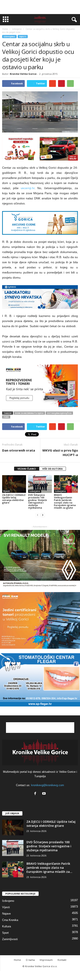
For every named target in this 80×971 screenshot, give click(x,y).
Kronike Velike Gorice (23, 73)
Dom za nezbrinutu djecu (29, 413)
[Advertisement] (40, 7)
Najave (6, 913)
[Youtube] (44, 794)
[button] (73, 19)
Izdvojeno (9, 36)
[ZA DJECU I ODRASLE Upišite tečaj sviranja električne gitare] (14, 484)
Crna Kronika (10, 920)
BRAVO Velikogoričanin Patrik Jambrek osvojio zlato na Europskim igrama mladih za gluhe (65, 501)
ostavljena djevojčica (59, 413)
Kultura (6, 926)
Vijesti (22, 36)
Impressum (46, 959)
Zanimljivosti (10, 939)
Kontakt (62, 959)
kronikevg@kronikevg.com (47, 785)
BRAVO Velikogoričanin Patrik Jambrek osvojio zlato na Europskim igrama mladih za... (49, 868)
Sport (5, 932)
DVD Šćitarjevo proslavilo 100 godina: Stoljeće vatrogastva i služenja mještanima (37, 501)
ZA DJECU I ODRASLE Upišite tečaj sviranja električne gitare (14, 498)
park (6, 417)
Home (5, 28)
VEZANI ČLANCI (26, 468)
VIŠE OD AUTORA (52, 468)
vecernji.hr (28, 188)
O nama (30, 959)
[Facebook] (36, 794)
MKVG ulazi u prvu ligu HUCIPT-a (60, 452)
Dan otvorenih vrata (18, 450)
